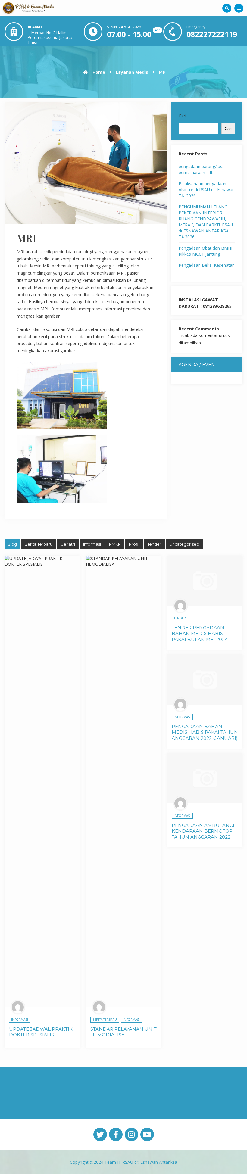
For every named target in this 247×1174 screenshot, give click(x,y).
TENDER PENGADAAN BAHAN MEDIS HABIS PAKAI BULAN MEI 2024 (200, 633)
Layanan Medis (132, 72)
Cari (182, 116)
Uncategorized (184, 544)
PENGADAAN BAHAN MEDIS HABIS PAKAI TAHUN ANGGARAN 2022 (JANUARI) (205, 732)
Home (98, 72)
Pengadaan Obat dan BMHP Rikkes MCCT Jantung (206, 251)
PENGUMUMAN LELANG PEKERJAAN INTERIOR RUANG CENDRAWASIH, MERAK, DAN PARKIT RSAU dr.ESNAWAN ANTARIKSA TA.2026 (206, 222)
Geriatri (68, 544)
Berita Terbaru (38, 544)
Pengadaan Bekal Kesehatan (207, 265)
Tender (154, 544)
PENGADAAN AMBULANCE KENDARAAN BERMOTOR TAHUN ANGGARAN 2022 (204, 831)
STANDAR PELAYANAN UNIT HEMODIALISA (123, 1032)
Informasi (92, 544)
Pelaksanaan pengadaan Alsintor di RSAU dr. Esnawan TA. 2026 (207, 189)
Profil (134, 544)
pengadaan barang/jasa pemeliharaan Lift (202, 169)
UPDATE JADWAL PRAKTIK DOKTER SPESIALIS (41, 1032)
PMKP (115, 544)
